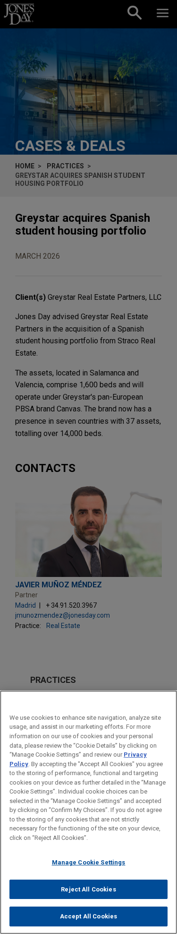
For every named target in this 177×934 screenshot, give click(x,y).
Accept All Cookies (88, 916)
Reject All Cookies (88, 889)
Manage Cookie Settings (89, 862)
